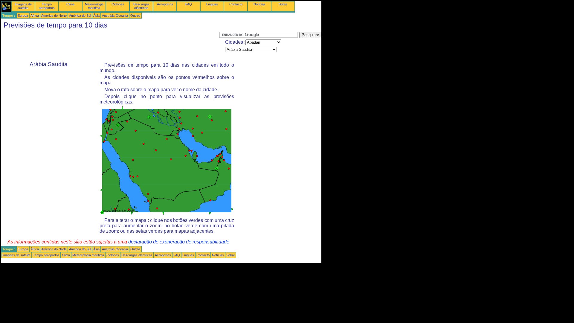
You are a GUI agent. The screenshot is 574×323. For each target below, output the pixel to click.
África (34, 15)
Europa (23, 15)
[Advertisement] (110, 45)
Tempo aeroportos (47, 6)
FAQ (188, 4)
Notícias (259, 4)
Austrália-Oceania (115, 15)
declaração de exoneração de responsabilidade (178, 241)
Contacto (235, 4)
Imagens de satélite (23, 6)
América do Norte (54, 15)
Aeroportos (165, 4)
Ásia (96, 15)
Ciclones (118, 4)
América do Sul (80, 15)
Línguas (212, 4)
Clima (70, 4)
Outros (135, 15)
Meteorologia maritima (94, 6)
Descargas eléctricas (141, 6)
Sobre (283, 4)
